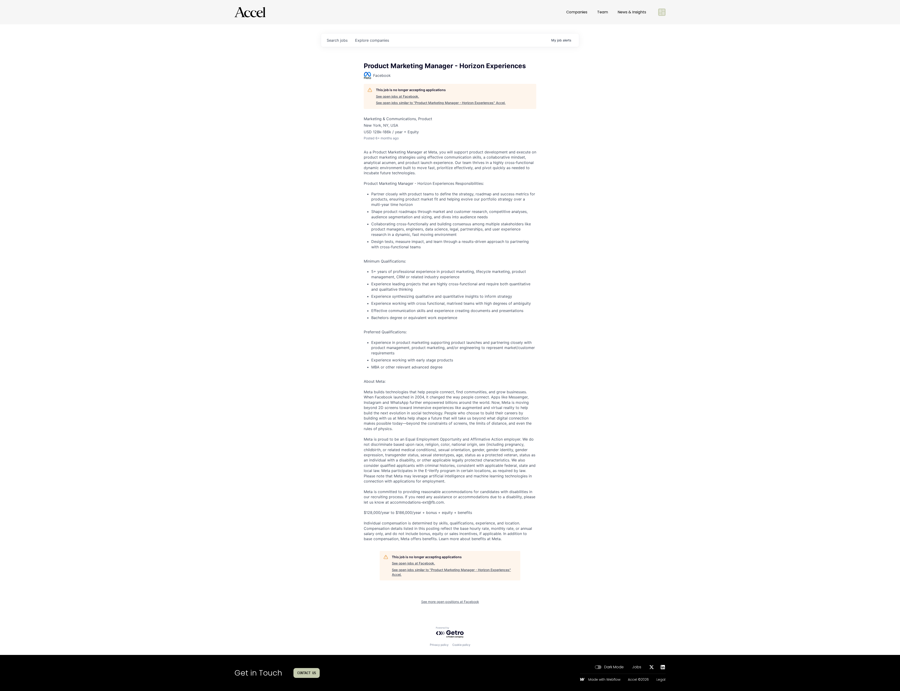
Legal (660, 680)
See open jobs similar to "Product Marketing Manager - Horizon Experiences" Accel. (441, 103)
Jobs (636, 667)
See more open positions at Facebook (450, 602)
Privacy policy (439, 644)
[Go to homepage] (249, 12)
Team (602, 12)
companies (372, 40)
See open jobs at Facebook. (397, 96)
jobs (337, 40)
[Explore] (662, 12)
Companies (576, 12)
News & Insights (632, 12)
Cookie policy (461, 644)
